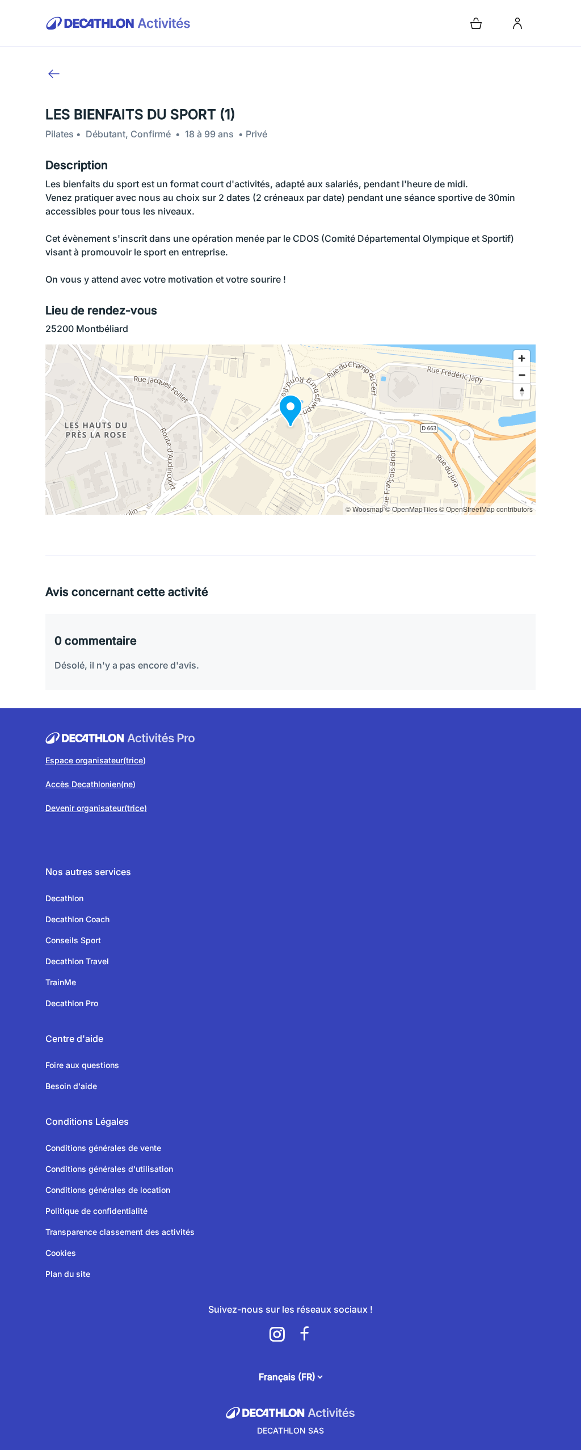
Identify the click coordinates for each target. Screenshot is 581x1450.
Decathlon (64, 898)
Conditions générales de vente (103, 1148)
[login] (517, 23)
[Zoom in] (521, 358)
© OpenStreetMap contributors (486, 509)
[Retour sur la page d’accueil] (165, 23)
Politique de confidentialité (96, 1211)
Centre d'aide (74, 1038)
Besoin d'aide (71, 1086)
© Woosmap (365, 509)
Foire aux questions (82, 1065)
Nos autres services (88, 871)
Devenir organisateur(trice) (96, 808)
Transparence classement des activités (120, 1232)
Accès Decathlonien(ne (89, 784)
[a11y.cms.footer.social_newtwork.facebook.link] (304, 1334)
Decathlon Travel (77, 961)
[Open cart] (476, 23)
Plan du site (67, 1274)
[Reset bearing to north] (521, 391)
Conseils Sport (73, 940)
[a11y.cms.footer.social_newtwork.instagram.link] (276, 1334)
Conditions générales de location (107, 1190)
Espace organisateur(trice (94, 760)
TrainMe (60, 982)
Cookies (60, 1253)
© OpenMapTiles (411, 509)
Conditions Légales (87, 1121)
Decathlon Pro (71, 1003)
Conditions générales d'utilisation (109, 1169)
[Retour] (53, 73)
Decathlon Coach (77, 919)
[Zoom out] (521, 375)
